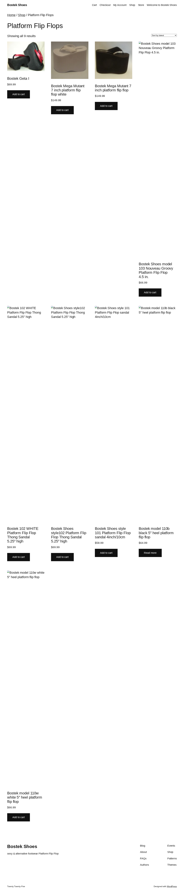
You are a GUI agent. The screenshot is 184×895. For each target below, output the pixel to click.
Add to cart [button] (18, 94)
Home (11, 15)
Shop (132, 5)
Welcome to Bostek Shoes (162, 5)
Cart (94, 5)
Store (141, 5)
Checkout (105, 5)
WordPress (172, 886)
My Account (119, 5)
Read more (150, 552)
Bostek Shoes (17, 5)
